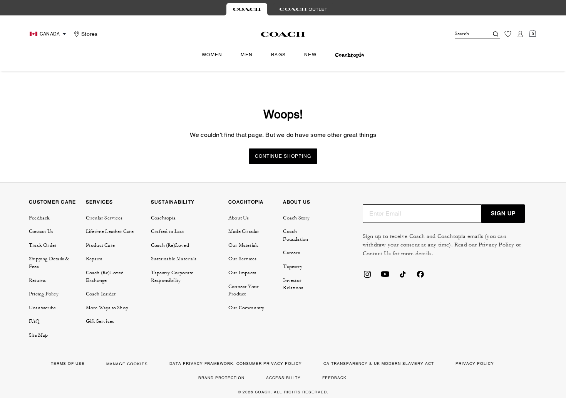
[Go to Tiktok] (402, 276)
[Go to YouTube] (385, 276)
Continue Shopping (283, 156)
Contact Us (377, 253)
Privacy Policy (496, 244)
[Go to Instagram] (367, 276)
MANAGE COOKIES (127, 363)
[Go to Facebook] (420, 276)
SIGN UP (503, 213)
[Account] (520, 34)
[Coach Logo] (283, 34)
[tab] (246, 9)
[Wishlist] (507, 34)
